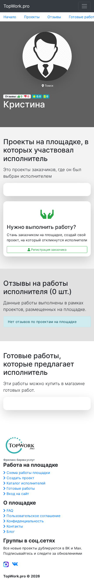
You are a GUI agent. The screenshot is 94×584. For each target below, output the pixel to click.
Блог (11, 531)
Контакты (15, 526)
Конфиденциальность (25, 521)
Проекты (32, 17)
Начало (9, 17)
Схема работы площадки (28, 472)
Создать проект (20, 478)
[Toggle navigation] (84, 6)
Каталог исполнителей (26, 483)
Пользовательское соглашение (33, 516)
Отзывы (54, 17)
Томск (49, 85)
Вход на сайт (18, 493)
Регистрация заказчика (48, 249)
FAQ (10, 510)
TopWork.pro (16, 6)
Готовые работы (21, 488)
